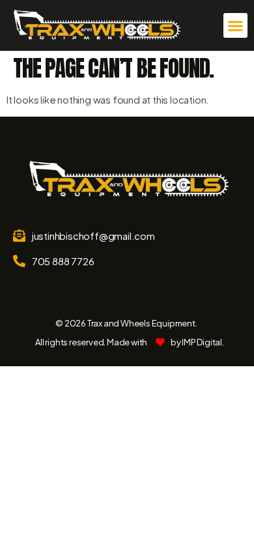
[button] (235, 25)
